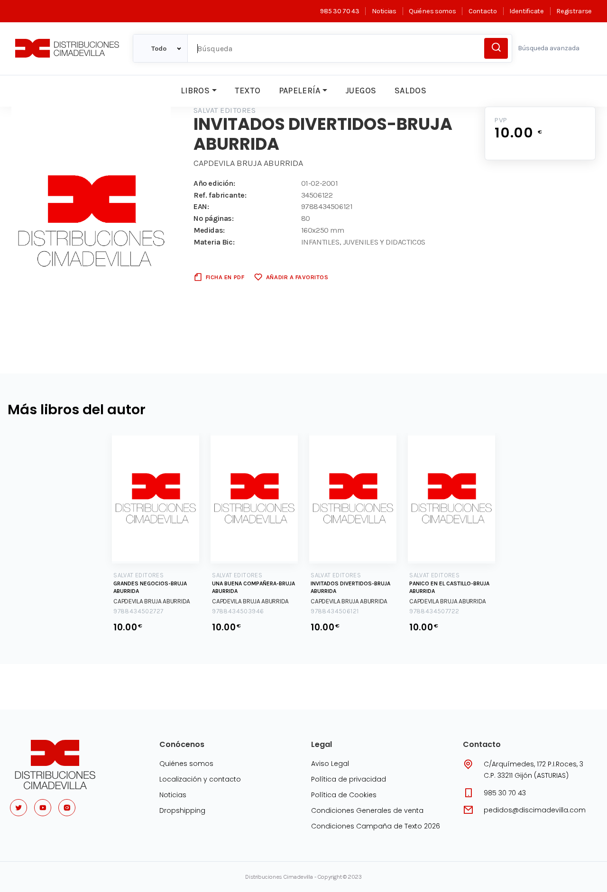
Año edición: (214, 183)
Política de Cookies (344, 795)
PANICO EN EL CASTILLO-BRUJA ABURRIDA (449, 587)
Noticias (384, 11)
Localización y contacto (200, 779)
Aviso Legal (330, 763)
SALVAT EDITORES (224, 110)
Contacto (483, 11)
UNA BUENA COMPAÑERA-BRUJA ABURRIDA (253, 587)
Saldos (410, 90)
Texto (247, 90)
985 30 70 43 (339, 11)
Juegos (360, 90)
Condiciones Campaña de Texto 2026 (375, 826)
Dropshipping (182, 810)
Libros (195, 90)
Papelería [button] (300, 90)
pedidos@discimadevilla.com (535, 810)
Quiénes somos (432, 11)
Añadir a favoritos (297, 277)
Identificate (526, 11)
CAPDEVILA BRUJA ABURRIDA (248, 163)
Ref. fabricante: (220, 195)
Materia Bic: (213, 241)
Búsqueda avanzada (548, 48)
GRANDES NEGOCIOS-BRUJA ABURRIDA (150, 587)
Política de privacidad (348, 779)
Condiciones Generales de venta (367, 810)
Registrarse (574, 11)
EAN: (201, 206)
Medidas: (209, 230)
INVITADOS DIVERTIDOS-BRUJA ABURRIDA (350, 587)
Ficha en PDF (225, 277)
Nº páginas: (213, 218)
